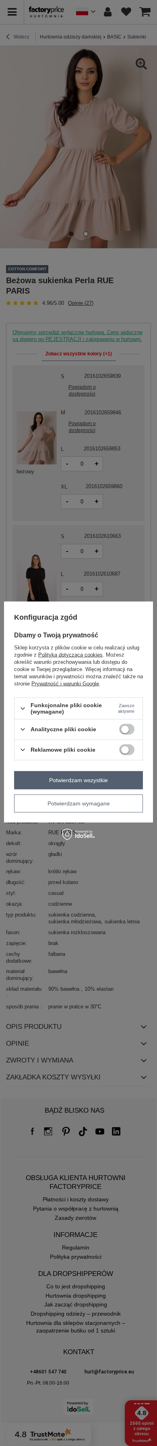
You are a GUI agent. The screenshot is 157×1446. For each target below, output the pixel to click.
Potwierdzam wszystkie (78, 780)
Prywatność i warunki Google (65, 684)
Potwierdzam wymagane (79, 803)
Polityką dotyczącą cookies (70, 655)
